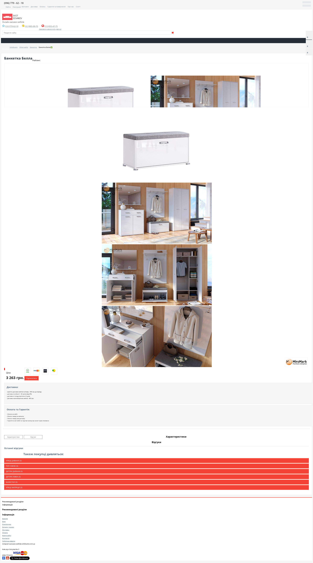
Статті (78, 6)
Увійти (8, 7)
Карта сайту (6, 535)
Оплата (42, 6)
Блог (4, 521)
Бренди (5, 519)
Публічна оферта (8, 541)
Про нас (71, 6)
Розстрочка (6, 524)
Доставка (34, 6)
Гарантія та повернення (56, 6)
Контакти (25, 6)
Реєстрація (17, 7)
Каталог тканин (8, 527)
